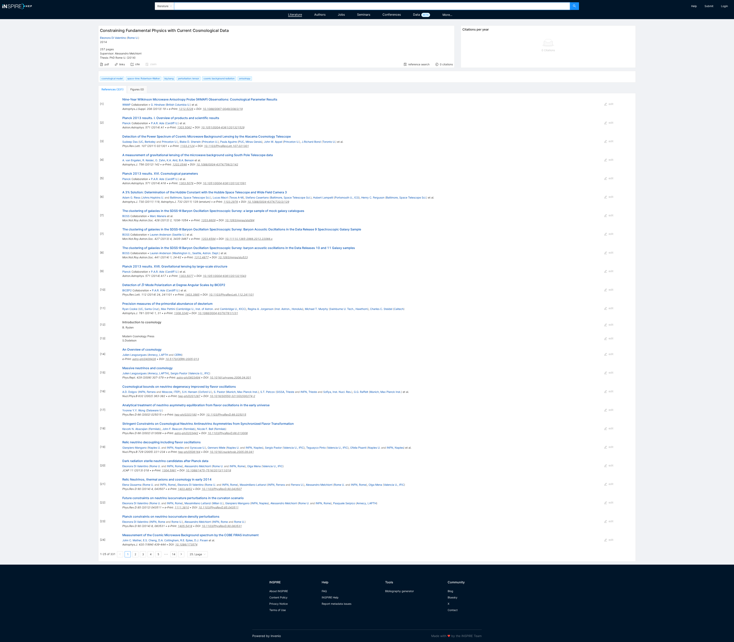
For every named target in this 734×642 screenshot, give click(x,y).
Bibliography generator (399, 591)
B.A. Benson (186, 160)
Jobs (341, 14)
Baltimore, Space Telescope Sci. (190, 197)
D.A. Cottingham (168, 540)
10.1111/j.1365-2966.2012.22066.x (249, 238)
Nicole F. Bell (205, 428)
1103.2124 (187, 146)
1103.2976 (230, 201)
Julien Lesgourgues (134, 354)
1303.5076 (186, 183)
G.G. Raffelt (361, 391)
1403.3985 (192, 294)
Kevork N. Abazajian (135, 428)
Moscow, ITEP (170, 391)
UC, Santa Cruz (148, 308)
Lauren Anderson (160, 234)
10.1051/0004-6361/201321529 (222, 127)
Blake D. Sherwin (190, 141)
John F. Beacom (172, 428)
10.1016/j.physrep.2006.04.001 (230, 377)
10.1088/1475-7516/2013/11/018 (208, 470)
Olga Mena (254, 466)
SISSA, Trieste (285, 391)
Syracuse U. (197, 447)
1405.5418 (185, 526)
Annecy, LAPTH (158, 354)
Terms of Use (277, 610)
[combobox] (372, 6)
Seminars (363, 14)
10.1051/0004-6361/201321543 (224, 275)
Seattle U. (179, 234)
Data (416, 14)
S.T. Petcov (267, 391)
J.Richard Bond (311, 141)
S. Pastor (219, 391)
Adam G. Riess (131, 197)
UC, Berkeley (147, 141)
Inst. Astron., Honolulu (288, 308)
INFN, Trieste (308, 391)
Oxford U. (205, 391)
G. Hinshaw (158, 104)
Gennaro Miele (216, 447)
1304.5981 (169, 470)
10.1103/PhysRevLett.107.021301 (226, 146)
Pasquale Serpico (344, 503)
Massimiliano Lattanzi (253, 484)
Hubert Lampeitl (323, 197)
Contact (453, 610)
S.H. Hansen (189, 391)
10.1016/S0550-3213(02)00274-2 (232, 396)
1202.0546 (179, 164)
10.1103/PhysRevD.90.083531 (222, 526)
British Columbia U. (178, 104)
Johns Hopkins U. (153, 197)
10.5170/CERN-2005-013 (182, 359)
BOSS (126, 216)
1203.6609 (208, 220)
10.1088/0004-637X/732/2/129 (268, 201)
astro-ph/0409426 (144, 359)
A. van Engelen (131, 160)
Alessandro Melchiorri (197, 466)
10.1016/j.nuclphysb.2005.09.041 (232, 451)
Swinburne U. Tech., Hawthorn (349, 308)
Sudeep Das (130, 141)
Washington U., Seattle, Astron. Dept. (196, 253)
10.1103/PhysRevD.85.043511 (218, 507)
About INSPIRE (278, 591)
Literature (295, 14)
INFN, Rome (174, 466)
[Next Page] (181, 554)
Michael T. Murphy (316, 308)
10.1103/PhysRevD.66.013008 (228, 433)
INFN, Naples (175, 447)
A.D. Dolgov (129, 391)
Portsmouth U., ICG (347, 197)
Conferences (391, 14)
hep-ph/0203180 (186, 414)
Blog (450, 591)
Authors (320, 14)
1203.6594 (208, 238)
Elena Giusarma (131, 484)
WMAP (126, 104)
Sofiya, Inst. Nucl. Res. (337, 391)
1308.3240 (181, 313)
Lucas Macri (220, 197)
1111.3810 (182, 507)
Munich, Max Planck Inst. (242, 391)
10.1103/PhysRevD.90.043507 (222, 488)
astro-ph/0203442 (186, 433)
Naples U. (154, 447)
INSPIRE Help (330, 597)
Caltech (399, 308)
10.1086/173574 (186, 544)
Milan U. (218, 503)
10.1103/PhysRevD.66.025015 (226, 414)
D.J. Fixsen (201, 540)
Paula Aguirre (228, 141)
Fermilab (154, 428)
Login (724, 6)
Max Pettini (168, 308)
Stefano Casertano (257, 197)
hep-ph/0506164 (189, 451)
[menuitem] (694, 6)
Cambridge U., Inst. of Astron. (195, 308)
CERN (178, 354)
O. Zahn (160, 160)
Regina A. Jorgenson (261, 308)
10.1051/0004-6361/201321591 (224, 183)
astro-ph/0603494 (188, 377)
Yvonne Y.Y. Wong (133, 410)
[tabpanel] (367, 327)
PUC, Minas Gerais (250, 141)
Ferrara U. (297, 484)
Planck (126, 123)
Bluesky (452, 597)
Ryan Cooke (129, 308)
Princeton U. (169, 141)
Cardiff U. (172, 123)
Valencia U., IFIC (199, 373)
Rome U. (133, 37)
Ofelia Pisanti (358, 447)
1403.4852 (185, 488)
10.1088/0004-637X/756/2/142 (217, 164)
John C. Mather (131, 540)
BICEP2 (127, 290)
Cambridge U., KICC (232, 308)
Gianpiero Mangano (134, 447)
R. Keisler (148, 160)
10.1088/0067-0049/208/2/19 (223, 108)
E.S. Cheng (150, 540)
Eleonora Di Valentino (113, 37)
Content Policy (278, 597)
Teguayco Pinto (316, 447)
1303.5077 (186, 275)
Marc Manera (158, 216)
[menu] (657, 6)
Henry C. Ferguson (372, 197)
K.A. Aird (172, 160)
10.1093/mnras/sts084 (239, 220)
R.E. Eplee (186, 540)
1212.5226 (186, 108)
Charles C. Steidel (381, 308)
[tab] (112, 89)
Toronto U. (328, 141)
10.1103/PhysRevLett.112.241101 (231, 294)
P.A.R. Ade (157, 123)
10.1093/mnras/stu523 (233, 257)
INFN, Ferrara (147, 391)
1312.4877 (201, 257)
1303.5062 (184, 127)
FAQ (324, 591)
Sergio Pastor (179, 373)
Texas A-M (236, 197)
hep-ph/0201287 (189, 396)
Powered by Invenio (266, 636)
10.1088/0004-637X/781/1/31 (218, 313)
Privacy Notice (278, 603)
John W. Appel (273, 141)
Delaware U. (154, 410)
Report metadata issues (336, 603)
